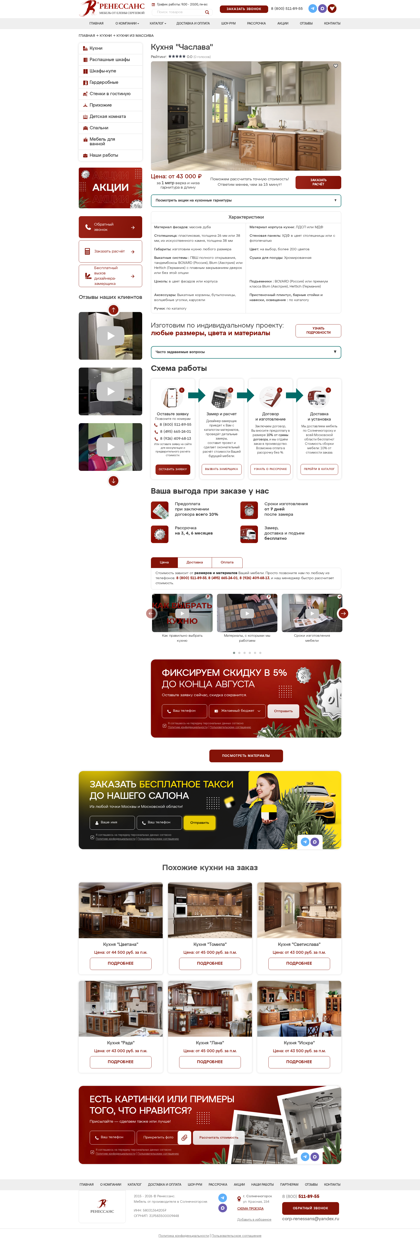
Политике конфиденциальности (188, 727)
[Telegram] (312, 9)
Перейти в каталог (319, 469)
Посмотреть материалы (246, 755)
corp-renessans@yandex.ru (310, 1219)
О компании (126, 23)
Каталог (157, 23)
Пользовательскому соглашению (230, 727)
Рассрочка (256, 23)
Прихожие (101, 105)
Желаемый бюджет (238, 711)
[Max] (322, 9)
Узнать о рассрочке (270, 469)
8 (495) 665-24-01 (286, 3)
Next (113, 480)
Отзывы (306, 23)
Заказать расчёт (318, 182)
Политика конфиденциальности (184, 1236)
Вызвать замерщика (221, 469)
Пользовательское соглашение (236, 1236)
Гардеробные (104, 82)
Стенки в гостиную (110, 94)
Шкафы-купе (103, 71)
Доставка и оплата (193, 23)
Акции (282, 23)
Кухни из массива (135, 36)
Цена (164, 562)
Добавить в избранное (254, 1219)
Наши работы (104, 155)
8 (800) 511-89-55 (287, 9)
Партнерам (289, 1184)
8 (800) (300, 1196)
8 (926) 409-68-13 (286, 14)
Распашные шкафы (110, 60)
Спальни (99, 128)
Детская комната (108, 116)
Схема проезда (250, 1208)
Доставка (195, 562)
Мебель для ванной (102, 141)
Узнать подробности (318, 330)
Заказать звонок (244, 9)
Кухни (106, 36)
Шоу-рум (228, 23)
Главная (96, 23)
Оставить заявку (173, 469)
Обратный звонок (310, 1208)
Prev (113, 309)
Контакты (332, 23)
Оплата (227, 562)
